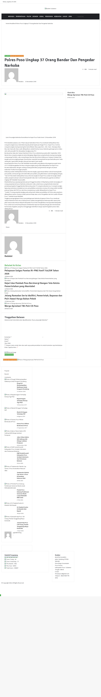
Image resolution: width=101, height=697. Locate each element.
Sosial (41, 16)
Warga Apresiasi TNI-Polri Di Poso (80, 95)
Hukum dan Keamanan (17, 56)
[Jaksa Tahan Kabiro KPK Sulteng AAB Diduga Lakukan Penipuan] (16, 435)
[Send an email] (24, 81)
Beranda (11, 16)
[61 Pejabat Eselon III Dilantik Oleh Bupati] (16, 505)
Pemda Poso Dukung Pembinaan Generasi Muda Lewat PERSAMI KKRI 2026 (23, 493)
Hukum (65, 16)
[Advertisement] (50, 39)
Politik (29, 16)
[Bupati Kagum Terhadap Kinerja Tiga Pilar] (16, 397)
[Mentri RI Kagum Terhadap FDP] (16, 410)
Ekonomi (35, 16)
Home (7, 23)
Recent (7, 374)
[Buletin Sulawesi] (50, 8)
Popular (7, 371)
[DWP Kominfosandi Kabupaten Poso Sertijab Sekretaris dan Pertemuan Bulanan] (16, 451)
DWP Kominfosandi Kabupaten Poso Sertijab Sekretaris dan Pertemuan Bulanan (23, 457)
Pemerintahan (20, 16)
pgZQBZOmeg (17, 532)
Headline (12, 23)
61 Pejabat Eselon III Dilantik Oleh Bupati (22, 509)
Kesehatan (57, 16)
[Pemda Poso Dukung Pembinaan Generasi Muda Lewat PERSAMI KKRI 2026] (16, 488)
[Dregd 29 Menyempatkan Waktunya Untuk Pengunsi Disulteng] (16, 381)
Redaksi (21, 81)
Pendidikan (49, 16)
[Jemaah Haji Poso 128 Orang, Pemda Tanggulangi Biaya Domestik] (16, 521)
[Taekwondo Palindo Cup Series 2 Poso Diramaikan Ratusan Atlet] (16, 470)
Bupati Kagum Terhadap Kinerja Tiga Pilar (22, 400)
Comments (8, 377)
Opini (70, 16)
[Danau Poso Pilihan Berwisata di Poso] (16, 421)
